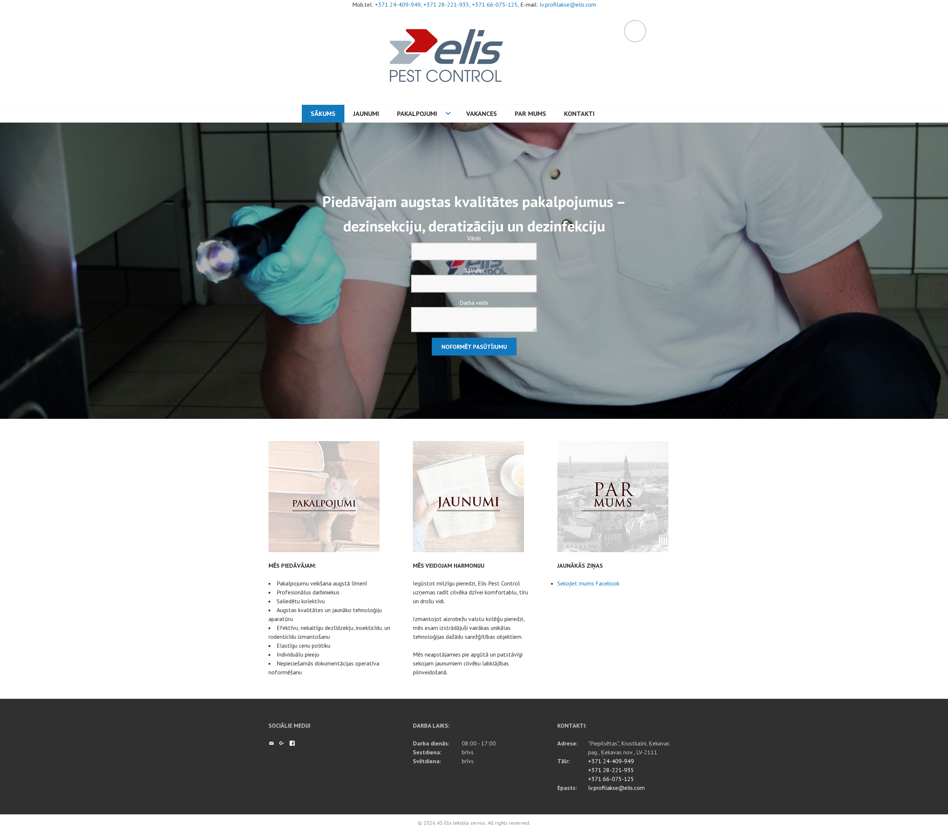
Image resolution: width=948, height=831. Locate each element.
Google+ (282, 743)
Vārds (474, 238)
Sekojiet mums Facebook (588, 583)
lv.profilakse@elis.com (568, 4)
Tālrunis (474, 270)
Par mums (530, 113)
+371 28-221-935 (611, 770)
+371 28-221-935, (447, 4)
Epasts (271, 743)
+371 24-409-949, (399, 4)
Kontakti (579, 113)
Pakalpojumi (417, 113)
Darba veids (474, 302)
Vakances (481, 113)
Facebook (292, 743)
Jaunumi (366, 113)
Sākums (323, 113)
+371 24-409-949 (611, 761)
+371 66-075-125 (495, 4)
